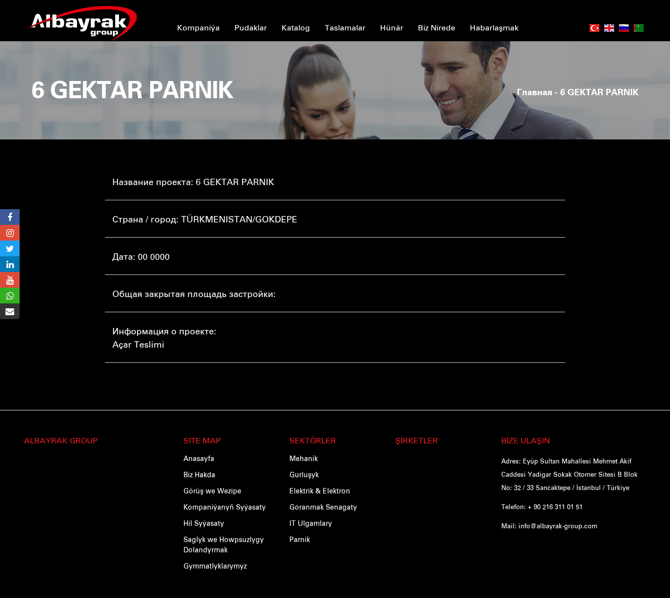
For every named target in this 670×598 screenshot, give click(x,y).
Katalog (296, 27)
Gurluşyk (304, 474)
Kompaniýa (198, 27)
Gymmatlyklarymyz (215, 566)
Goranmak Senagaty (323, 507)
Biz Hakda (199, 474)
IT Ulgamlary (310, 523)
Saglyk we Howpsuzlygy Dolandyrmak (223, 544)
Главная (534, 93)
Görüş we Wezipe (212, 490)
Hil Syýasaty (203, 523)
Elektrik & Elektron (319, 490)
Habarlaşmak (494, 27)
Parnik (299, 539)
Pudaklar (250, 27)
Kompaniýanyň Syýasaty (224, 507)
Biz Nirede (436, 27)
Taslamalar (345, 27)
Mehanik (303, 458)
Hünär (391, 27)
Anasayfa (198, 458)
